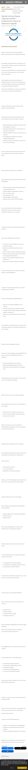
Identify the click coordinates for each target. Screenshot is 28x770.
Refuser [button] (12, 767)
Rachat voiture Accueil (3, 9)
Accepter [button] (22, 767)
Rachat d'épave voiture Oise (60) (9, 46)
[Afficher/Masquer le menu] (25, 2)
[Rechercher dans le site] (2, 2)
